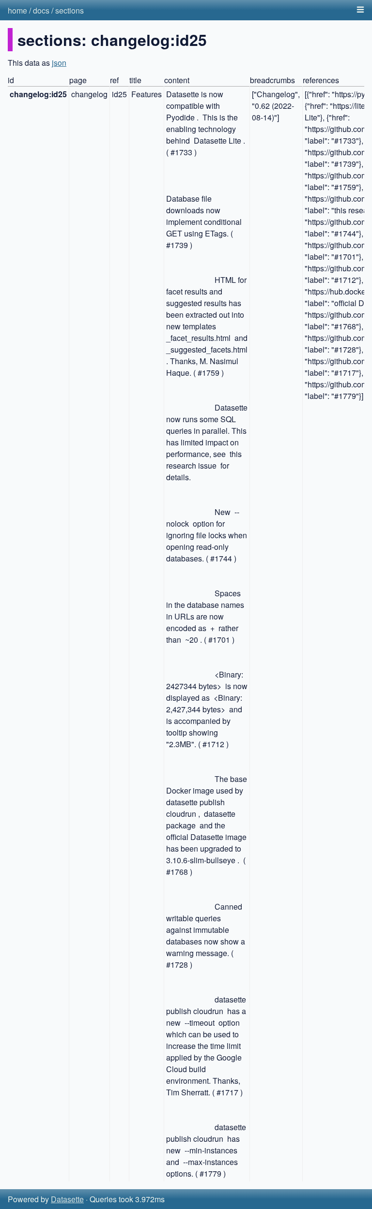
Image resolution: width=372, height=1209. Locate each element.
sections (69, 10)
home (17, 10)
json (59, 62)
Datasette (67, 1199)
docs (41, 10)
